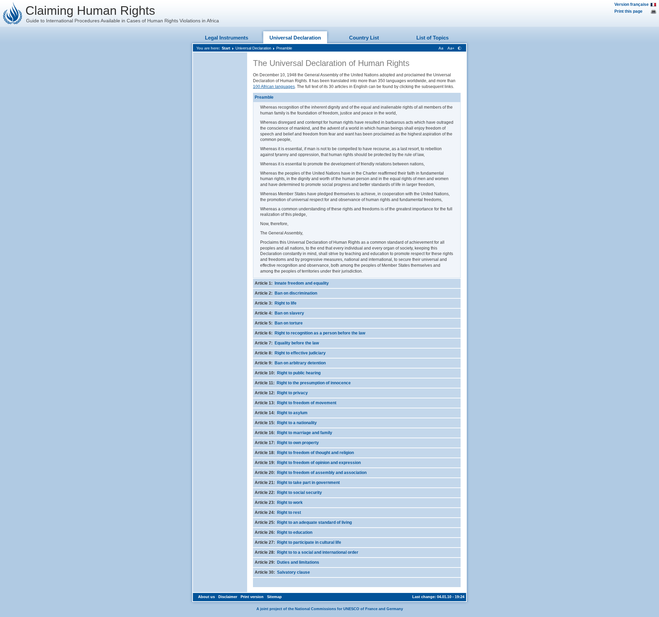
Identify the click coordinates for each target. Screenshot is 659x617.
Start (226, 48)
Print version (252, 597)
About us (206, 597)
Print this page (628, 11)
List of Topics (432, 38)
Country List (364, 38)
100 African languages (274, 86)
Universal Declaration (295, 38)
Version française (631, 4)
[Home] (12, 13)
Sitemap (274, 597)
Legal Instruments (226, 38)
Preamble (284, 48)
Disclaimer (227, 597)
